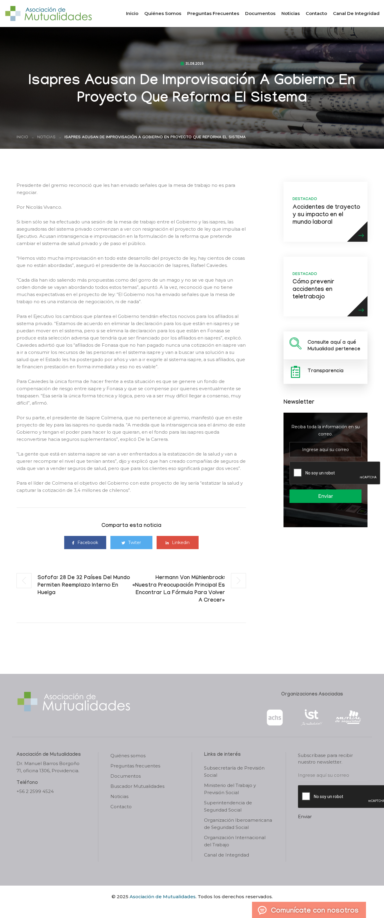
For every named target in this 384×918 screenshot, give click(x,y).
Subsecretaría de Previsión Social (234, 771)
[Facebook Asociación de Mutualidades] (186, 907)
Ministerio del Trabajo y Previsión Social (230, 788)
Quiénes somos (162, 13)
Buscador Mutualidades (137, 786)
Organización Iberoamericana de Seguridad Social (238, 823)
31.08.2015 (194, 64)
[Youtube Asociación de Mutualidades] (197, 907)
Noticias (290, 13)
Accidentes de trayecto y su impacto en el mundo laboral (326, 215)
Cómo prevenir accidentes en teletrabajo (313, 290)
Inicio (132, 13)
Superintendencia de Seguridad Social (228, 806)
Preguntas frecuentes (213, 13)
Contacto (316, 13)
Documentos (260, 13)
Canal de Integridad (356, 13)
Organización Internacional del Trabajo (235, 841)
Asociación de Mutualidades (163, 896)
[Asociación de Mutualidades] (48, 13)
